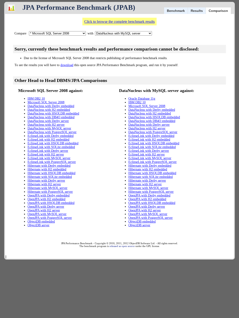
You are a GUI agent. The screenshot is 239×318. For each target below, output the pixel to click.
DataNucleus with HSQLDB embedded (53, 113)
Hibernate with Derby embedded (49, 165)
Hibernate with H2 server (44, 184)
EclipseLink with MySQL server (49, 158)
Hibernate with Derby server (46, 180)
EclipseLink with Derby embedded (51, 136)
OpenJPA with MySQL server (47, 214)
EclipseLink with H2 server (46, 154)
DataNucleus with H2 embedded (49, 110)
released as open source (122, 246)
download (66, 65)
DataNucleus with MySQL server (49, 128)
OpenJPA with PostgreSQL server (50, 218)
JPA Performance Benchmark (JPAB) (78, 7)
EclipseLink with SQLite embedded (51, 147)
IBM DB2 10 (36, 98)
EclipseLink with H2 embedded (48, 139)
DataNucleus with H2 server (46, 124)
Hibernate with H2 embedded (47, 169)
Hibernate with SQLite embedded (50, 177)
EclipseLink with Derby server (48, 150)
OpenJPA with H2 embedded (46, 199)
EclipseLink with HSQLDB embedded (53, 143)
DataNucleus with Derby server (48, 121)
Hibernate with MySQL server (47, 188)
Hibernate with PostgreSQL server (50, 191)
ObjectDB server (38, 225)
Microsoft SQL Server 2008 (46, 102)
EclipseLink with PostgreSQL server (52, 162)
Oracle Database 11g (141, 98)
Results (197, 11)
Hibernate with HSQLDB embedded (51, 173)
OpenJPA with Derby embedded (49, 195)
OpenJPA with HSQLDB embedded (51, 203)
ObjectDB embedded (41, 221)
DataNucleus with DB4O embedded (51, 117)
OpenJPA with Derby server (46, 206)
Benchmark (176, 11)
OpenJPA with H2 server (44, 210)
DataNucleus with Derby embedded (51, 106)
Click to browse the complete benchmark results (119, 22)
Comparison (218, 11)
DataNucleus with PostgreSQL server (52, 132)
